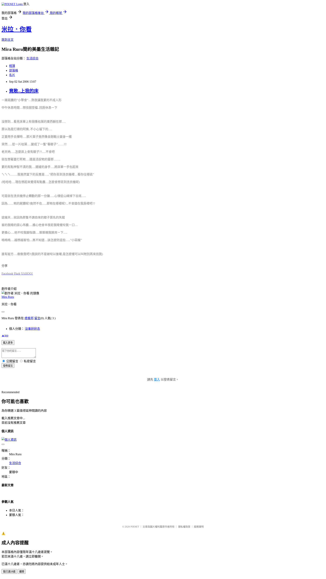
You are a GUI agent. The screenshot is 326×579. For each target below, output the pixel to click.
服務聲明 (199, 526)
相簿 (12, 66)
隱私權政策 (184, 526)
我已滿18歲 (9, 571)
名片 (12, 75)
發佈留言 (8, 365)
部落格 (13, 70)
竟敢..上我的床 (23, 90)
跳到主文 (8, 39)
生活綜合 (32, 58)
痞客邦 (29, 318)
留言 (37, 318)
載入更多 (8, 342)
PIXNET (135, 526)
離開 (21, 571)
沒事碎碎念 (32, 328)
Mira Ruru (8, 296)
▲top (5, 335)
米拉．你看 (17, 29)
